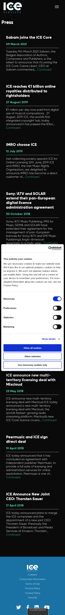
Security (32, 597)
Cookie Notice (38, 609)
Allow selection (32, 356)
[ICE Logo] (24, 10)
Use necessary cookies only (32, 365)
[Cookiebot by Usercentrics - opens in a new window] (48, 248)
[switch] (57, 308)
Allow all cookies (32, 348)
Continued (44, 69)
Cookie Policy (32, 593)
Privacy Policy (32, 588)
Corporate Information (33, 579)
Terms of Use (32, 583)
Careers (32, 574)
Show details (49, 339)
